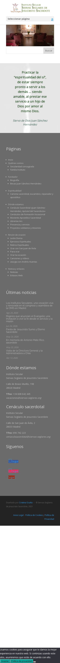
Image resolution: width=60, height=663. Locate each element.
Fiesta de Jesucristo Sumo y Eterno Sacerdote (25, 330)
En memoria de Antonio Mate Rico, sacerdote (25, 341)
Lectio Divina (16, 238)
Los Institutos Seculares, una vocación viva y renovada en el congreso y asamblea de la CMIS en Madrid (29, 306)
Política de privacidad (21, 661)
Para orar (15, 251)
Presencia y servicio (20, 224)
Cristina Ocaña (25, 502)
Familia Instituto (17, 169)
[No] (34, 661)
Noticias (14, 272)
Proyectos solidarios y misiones (25, 227)
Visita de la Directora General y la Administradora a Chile (24, 352)
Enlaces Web (16, 275)
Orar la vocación (18, 254)
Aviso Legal (18, 515)
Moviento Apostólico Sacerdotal (25, 217)
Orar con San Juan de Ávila (23, 248)
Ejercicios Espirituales (20, 241)
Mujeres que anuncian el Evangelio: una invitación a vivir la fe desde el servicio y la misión (29, 319)
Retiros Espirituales (19, 245)
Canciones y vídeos (19, 258)
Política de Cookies (34, 515)
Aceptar (5, 661)
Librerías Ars (16, 221)
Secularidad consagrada (22, 166)
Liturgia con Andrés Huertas (23, 261)
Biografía (14, 180)
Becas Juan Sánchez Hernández (25, 183)
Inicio (10, 159)
